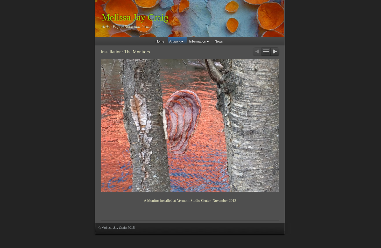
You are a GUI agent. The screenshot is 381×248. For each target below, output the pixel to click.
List (266, 52)
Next (275, 52)
